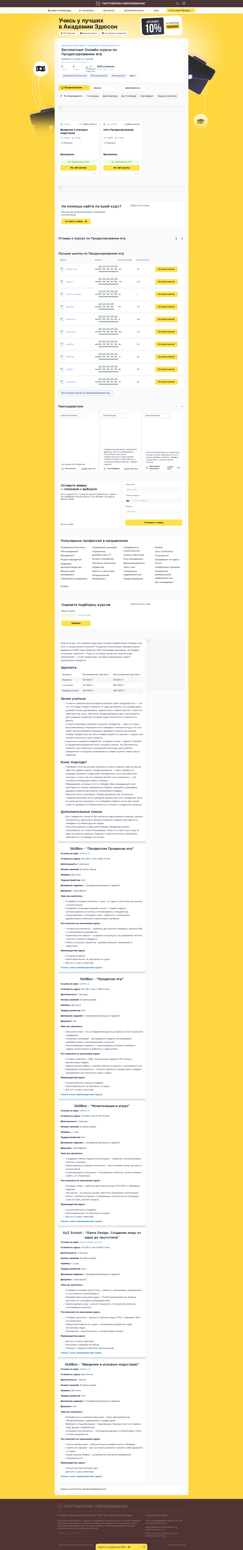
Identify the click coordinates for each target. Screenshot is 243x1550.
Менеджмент (119, 76)
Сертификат (146, 96)
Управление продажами (74, 579)
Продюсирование (133, 579)
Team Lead (129, 567)
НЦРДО (69, 369)
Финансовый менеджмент (68, 573)
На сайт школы (78, 168)
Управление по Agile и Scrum (167, 561)
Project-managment (71, 560)
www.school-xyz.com (91, 1242)
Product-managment (103, 559)
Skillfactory (71, 319)
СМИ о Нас (102, 1515)
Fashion (159, 548)
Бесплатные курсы (134, 10)
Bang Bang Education (155, 468)
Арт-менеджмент (164, 582)
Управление (92, 45)
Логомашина (113, 468)
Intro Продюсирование (118, 130)
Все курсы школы (166, 269)
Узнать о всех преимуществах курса (81, 1353)
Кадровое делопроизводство (71, 565)
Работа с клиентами (103, 571)
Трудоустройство (167, 96)
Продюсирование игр (109, 45)
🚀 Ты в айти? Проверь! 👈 (181, 10)
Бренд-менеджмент (134, 563)
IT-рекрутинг (162, 556)
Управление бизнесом (75, 76)
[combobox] (128, 501)
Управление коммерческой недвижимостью (164, 574)
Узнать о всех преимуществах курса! (81, 968)
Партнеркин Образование (73, 45)
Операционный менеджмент (100, 577)
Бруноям (70, 307)
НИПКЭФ (70, 357)
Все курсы (108, 10)
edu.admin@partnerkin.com (69, 1533)
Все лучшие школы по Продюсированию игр (85, 393)
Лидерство (98, 567)
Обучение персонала (104, 563)
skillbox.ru (85, 854)
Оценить (76, 623)
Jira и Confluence (164, 552)
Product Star (71, 269)
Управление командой (104, 548)
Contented (70, 382)
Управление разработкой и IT (101, 553)
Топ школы (87, 10)
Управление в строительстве (131, 549)
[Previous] (176, 406)
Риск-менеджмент (133, 559)
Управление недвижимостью (132, 573)
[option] (78, 442)
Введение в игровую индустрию (74, 131)
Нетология (71, 332)
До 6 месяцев (129, 96)
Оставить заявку (74, 221)
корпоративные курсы (121, 1526)
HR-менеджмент (99, 76)
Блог (156, 10)
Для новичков (110, 96)
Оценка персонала (133, 555)
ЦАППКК (70, 344)
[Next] (182, 406)
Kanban (65, 586)
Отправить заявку (154, 523)
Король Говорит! (73, 294)
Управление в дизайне (167, 567)
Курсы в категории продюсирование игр (83, 1489)
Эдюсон (69, 282)
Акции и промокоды (60, 10)
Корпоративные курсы (121, 1515)
